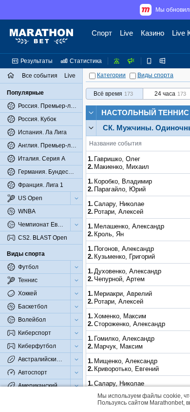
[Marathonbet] (41, 37)
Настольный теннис (145, 112)
